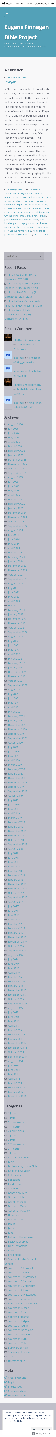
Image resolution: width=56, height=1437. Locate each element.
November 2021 (17, 676)
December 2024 (17, 512)
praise (23, 215)
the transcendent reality (28, 227)
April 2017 (14, 919)
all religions (22, 193)
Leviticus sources (18, 1241)
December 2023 (17, 565)
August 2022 (15, 636)
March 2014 (15, 1083)
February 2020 (16, 769)
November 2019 (17, 782)
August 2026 (15, 424)
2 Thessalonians (17, 1144)
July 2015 (13, 1012)
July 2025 (13, 481)
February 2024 (16, 557)
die (43, 197)
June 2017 (14, 910)
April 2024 (14, 548)
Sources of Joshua (18, 1316)
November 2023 (17, 570)
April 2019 (14, 813)
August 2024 (15, 530)
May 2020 (13, 756)
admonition (10, 193)
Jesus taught (35, 204)
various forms (17, 230)
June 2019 (14, 804)
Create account (17, 1377)
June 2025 (14, 486)
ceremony (9, 197)
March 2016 (15, 977)
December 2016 (17, 937)
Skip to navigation (7, 14)
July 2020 (13, 747)
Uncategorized (15, 189)
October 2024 (16, 521)
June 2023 (14, 592)
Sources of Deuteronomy (22, 1303)
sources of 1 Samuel (20, 1281)
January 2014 (15, 1092)
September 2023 (17, 579)
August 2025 (15, 477)
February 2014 (16, 1087)
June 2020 (14, 751)
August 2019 (15, 795)
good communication (35, 200)
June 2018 (14, 857)
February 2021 (16, 716)
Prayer (10, 81)
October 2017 (16, 893)
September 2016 (17, 950)
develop (37, 197)
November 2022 (17, 623)
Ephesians (14, 1179)
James (11, 1224)
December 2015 (17, 990)
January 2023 (15, 614)
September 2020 (17, 738)
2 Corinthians (16, 1131)
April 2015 (14, 1025)
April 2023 (14, 601)
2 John (12, 1135)
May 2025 (13, 490)
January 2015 (15, 1039)
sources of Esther (18, 1308)
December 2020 (17, 725)
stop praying (21, 223)
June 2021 (14, 698)
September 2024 (17, 526)
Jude (10, 1232)
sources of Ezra (17, 1312)
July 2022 (13, 641)
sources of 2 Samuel (20, 1299)
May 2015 (13, 1021)
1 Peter (12, 1117)
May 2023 (13, 596)
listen (44, 204)
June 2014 (14, 1070)
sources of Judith (18, 1325)
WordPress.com (17, 1395)
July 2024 (13, 534)
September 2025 (17, 473)
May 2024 (13, 543)
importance (10, 204)
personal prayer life (24, 212)
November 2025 (17, 464)
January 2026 (15, 455)
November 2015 (17, 994)
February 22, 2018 (17, 77)
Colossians (14, 1175)
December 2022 (17, 618)
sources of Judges (18, 1321)
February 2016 (16, 981)
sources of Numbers (20, 1334)
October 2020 (16, 733)
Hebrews (13, 1215)
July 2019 (13, 800)
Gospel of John (16, 1197)
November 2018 (17, 835)
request (28, 219)
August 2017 (15, 901)
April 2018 (14, 866)
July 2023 (13, 588)
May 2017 (13, 915)
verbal (28, 230)
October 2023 (16, 574)
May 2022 (13, 649)
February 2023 (16, 610)
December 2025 (17, 459)
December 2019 (17, 778)
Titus (11, 1356)
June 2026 (14, 433)
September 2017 (17, 897)
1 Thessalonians (17, 1122)
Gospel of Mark (17, 1206)
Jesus (11, 1228)
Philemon (13, 1250)
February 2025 (16, 504)
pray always (33, 215)
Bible (31, 193)
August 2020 (15, 742)
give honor (18, 200)
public (7, 219)
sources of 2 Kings (19, 1290)
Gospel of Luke (17, 1201)
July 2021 (13, 694)
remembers (17, 219)
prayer (43, 215)
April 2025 (14, 495)
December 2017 (17, 884)
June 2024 (14, 539)
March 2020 (15, 764)
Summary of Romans (20, 1352)
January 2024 (15, 561)
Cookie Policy (19, 1421)
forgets (8, 200)
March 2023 (15, 605)
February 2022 (16, 663)
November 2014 (17, 1047)
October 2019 (16, 787)
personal (8, 212)
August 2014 (15, 1061)
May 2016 (13, 968)
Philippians (14, 1255)
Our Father (44, 208)
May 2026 (13, 437)
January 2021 (15, 720)
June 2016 (14, 963)
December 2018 (17, 831)
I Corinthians (15, 1219)
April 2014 (14, 1078)
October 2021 (16, 680)
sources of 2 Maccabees (22, 1294)
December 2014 (17, 1043)
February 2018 (16, 875)
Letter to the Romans (20, 1237)
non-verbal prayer (13, 208)
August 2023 (15, 583)
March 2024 (15, 552)
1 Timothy (14, 1126)
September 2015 (17, 1003)
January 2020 (15, 773)
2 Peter (12, 1140)
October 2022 (16, 627)
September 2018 (17, 844)
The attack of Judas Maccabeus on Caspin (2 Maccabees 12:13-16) (18, 314)
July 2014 (13, 1065)
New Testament (17, 1246)
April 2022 (14, 654)
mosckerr (18, 357)
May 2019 (13, 809)
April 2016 (14, 972)
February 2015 (16, 1034)
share (35, 219)
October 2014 (16, 1052)
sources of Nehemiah (20, 1330)
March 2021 (15, 711)
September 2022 (17, 632)
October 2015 (16, 999)
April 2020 (14, 760)
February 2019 (16, 822)
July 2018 (13, 853)
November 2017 (17, 888)
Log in (11, 1382)
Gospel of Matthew (19, 1210)
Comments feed (17, 1391)
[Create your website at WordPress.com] (28, 3)
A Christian (34, 189)
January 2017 (15, 932)
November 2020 (17, 729)
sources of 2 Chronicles (21, 1285)
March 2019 (15, 817)
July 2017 (13, 906)
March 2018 (15, 871)
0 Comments (41, 234)
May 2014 (13, 1074)
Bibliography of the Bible (22, 1166)
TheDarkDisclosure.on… (27, 340)
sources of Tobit (17, 1343)
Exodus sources (17, 1184)
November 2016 (17, 941)
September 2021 (17, 685)
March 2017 (15, 924)
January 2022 (15, 667)
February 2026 (16, 450)
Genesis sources (17, 1193)
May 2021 (13, 702)
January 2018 (15, 879)
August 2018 (15, 848)
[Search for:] (24, 256)
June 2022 (14, 645)
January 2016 (15, 986)
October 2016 (16, 946)
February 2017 (16, 928)
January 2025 (15, 508)
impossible (22, 204)
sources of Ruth (17, 1339)
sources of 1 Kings (19, 1272)
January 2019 (15, 826)
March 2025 (15, 499)
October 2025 (16, 468)
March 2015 (15, 1030)
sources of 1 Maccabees (22, 1277)
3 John (12, 1153)
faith (49, 197)
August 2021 (15, 689)
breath (38, 193)
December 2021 (17, 672)
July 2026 (13, 428)
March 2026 (15, 446)
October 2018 (16, 840)
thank (31, 223)
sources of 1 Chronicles (21, 1268)
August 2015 (15, 1008)
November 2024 (17, 517)
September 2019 (17, 791)
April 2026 (14, 442)
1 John (12, 1113)
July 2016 (13, 959)
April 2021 (14, 707)
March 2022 (15, 658)
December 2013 (17, 1096)
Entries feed (15, 1386)
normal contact (30, 208)
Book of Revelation (19, 1171)
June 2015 (14, 1016)
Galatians (13, 1188)
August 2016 (15, 955)
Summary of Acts (18, 1347)
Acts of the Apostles (19, 1157)
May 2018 (13, 862)
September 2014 (17, 1056)
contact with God (24, 197)
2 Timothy (14, 1148)
